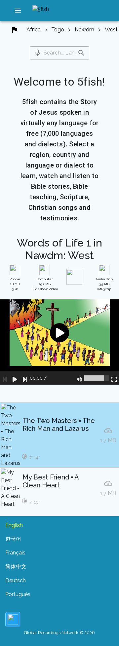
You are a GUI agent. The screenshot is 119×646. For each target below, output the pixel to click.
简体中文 (15, 566)
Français (15, 553)
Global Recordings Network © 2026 (59, 632)
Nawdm (84, 29)
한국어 (13, 539)
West (111, 29)
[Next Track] (25, 378)
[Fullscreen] (114, 378)
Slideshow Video (45, 284)
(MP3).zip (104, 284)
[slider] (96, 378)
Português (17, 594)
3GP (15, 284)
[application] (59, 342)
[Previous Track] (5, 378)
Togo (57, 29)
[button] (18, 10)
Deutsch (15, 580)
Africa (33, 29)
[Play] (15, 378)
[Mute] (79, 378)
